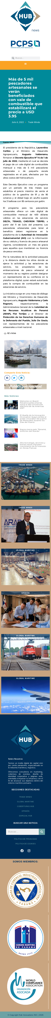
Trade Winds (34, 122)
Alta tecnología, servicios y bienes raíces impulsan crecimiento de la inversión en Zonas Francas (33, 445)
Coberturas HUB (25, 806)
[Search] (42, 832)
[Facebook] (22, 851)
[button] (25, 64)
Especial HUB (25, 816)
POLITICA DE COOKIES (25, 844)
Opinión (25, 811)
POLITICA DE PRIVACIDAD (25, 839)
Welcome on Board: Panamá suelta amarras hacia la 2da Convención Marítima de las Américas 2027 (32, 404)
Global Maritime (25, 802)
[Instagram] (29, 851)
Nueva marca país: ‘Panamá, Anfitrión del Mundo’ (33, 430)
